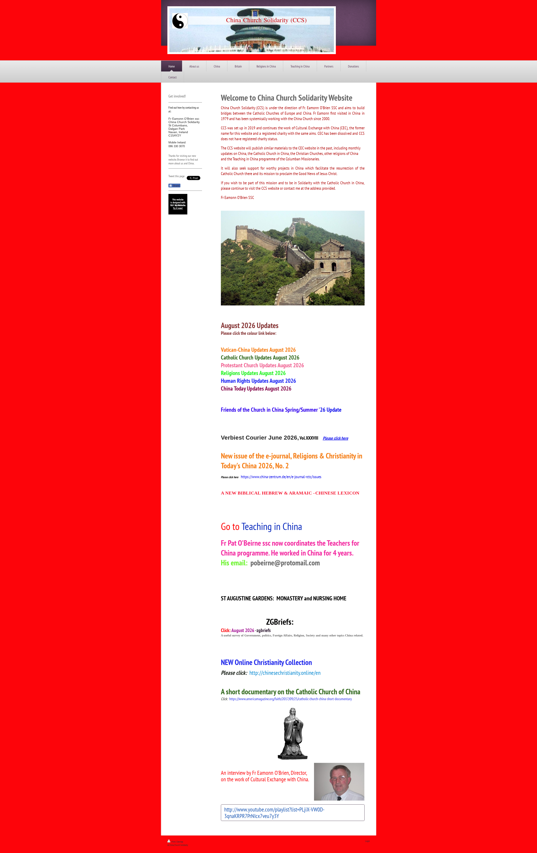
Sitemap (180, 841)
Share (176, 185)
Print (173, 841)
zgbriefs (264, 630)
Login (367, 841)
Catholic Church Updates (246, 357)
